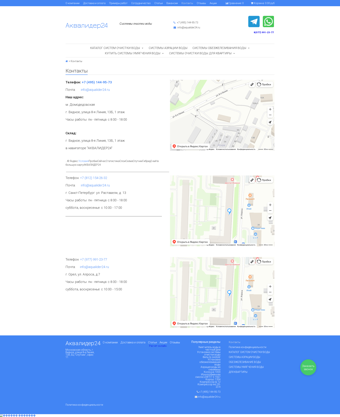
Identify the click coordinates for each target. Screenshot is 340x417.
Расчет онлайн (158, 345)
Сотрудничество (141, 3)
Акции (213, 3)
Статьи (158, 3)
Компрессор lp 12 (210, 381)
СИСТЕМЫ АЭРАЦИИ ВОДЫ (244, 357)
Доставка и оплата (94, 3)
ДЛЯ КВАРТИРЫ (238, 372)
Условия (83, 161)
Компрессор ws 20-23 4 (209, 385)
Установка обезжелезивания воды (209, 362)
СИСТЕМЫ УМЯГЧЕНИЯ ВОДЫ (246, 367)
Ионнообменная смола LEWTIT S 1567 (207, 375)
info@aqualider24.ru (188, 27)
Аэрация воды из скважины (210, 368)
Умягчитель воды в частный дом (209, 348)
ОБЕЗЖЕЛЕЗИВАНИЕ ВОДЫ (245, 362)
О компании (73, 3)
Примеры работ (118, 3)
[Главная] (67, 61)
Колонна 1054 (212, 372)
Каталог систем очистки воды (115, 48)
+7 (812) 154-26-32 (93, 178)
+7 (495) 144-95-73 (187, 22)
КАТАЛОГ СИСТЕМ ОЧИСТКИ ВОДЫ (249, 352)
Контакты (187, 3)
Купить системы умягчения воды (132, 53)
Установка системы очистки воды (208, 353)
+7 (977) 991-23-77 (93, 259)
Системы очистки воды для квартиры (200, 53)
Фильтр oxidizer (211, 357)
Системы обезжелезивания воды (219, 48)
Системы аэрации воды (168, 48)
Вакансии (172, 3)
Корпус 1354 (213, 379)
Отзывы (201, 3)
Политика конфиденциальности (247, 347)
